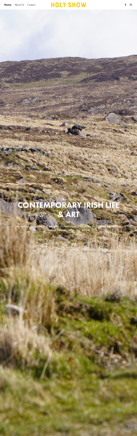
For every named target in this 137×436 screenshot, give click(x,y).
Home (7, 4)
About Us (19, 4)
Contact (31, 4)
